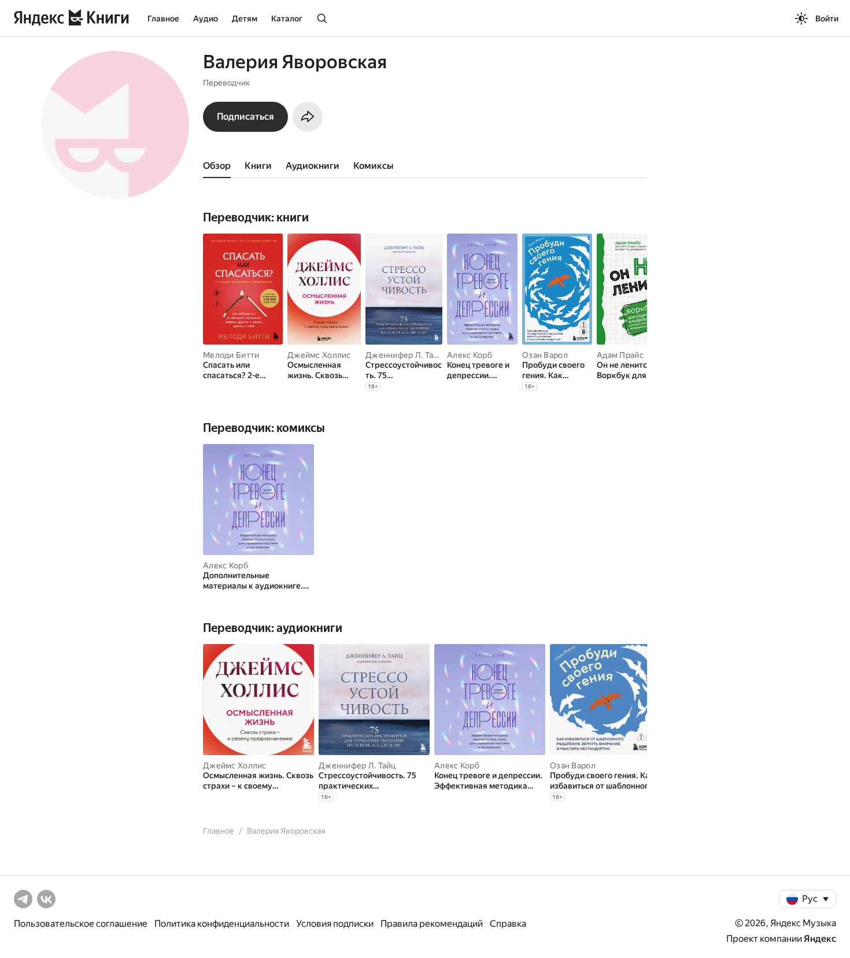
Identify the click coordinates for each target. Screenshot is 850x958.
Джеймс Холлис (319, 355)
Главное (163, 18)
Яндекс (820, 938)
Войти (826, 18)
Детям (244, 18)
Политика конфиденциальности (221, 923)
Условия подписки (335, 923)
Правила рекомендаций (431, 923)
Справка (508, 923)
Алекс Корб (469, 355)
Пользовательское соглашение (80, 923)
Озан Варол (545, 355)
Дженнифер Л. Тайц (404, 355)
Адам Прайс (620, 355)
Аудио (205, 18)
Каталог (286, 18)
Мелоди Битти (231, 355)
